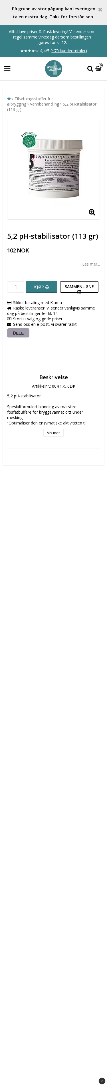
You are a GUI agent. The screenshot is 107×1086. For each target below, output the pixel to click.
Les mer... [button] (91, 264)
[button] (99, 69)
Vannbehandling (44, 104)
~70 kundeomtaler (69, 50)
